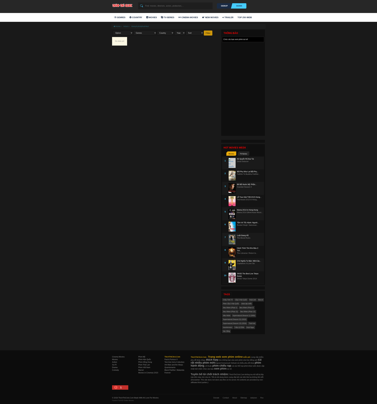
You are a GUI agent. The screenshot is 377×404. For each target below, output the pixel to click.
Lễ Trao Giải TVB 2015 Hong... (249, 197)
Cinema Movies (189, 17)
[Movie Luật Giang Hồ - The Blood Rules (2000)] (232, 239)
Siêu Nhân (226, 315)
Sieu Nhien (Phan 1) (230, 307)
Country (137, 17)
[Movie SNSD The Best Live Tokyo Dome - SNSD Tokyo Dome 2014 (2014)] (232, 277)
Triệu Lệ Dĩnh (239, 327)
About (234, 398)
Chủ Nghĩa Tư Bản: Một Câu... (249, 261)
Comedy (115, 370)
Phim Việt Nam (144, 367)
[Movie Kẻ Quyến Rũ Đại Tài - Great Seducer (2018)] (232, 163)
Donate (216, 398)
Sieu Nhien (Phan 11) (230, 311)
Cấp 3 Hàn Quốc (241, 300)
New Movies (211, 17)
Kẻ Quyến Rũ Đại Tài (245, 159)
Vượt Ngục (250, 327)
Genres (120, 17)
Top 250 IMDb (245, 17)
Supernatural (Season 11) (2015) (234, 319)
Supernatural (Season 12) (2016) (235, 323)
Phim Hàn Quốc (144, 359)
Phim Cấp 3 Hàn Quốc (231, 303)
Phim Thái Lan (144, 365)
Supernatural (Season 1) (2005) (244, 315)
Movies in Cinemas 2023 (148, 373)
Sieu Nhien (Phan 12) (247, 311)
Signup (224, 6)
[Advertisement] (243, 88)
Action (114, 362)
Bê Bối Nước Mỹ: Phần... (247, 184)
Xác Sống (226, 331)
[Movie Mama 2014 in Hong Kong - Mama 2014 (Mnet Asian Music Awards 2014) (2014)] (232, 214)
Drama (115, 367)
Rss (261, 398)
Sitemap (243, 398)
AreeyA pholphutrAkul (140, 26)
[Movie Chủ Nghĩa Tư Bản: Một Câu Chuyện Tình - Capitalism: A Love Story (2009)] (232, 265)
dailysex (253, 398)
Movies (152, 17)
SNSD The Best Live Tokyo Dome (247, 275)
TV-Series (168, 17)
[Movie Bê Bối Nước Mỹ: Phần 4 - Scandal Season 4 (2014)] (232, 188)
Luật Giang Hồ (243, 235)
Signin (239, 6)
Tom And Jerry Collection (174, 362)
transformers (227, 327)
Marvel (260, 300)
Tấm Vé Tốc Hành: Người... (248, 223)
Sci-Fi (114, 365)
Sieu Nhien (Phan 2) (246, 307)
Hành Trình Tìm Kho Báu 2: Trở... (248, 249)
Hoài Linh (252, 300)
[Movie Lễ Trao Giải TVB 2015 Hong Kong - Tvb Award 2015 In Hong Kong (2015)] (232, 201)
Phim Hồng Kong (145, 362)
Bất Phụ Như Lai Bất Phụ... (247, 172)
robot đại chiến (246, 303)
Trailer (228, 17)
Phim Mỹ (141, 357)
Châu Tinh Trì (228, 300)
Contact (226, 398)
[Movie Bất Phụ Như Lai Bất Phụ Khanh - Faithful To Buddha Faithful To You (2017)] (232, 175)
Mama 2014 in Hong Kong (247, 210)
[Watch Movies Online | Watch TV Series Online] (123, 5)
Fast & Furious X (171, 359)
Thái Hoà (252, 323)
